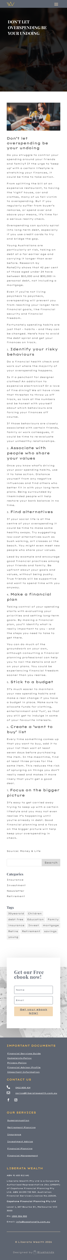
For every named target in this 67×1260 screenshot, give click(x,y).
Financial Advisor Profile (24, 1067)
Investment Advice (20, 1141)
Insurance (15, 879)
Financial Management (22, 1155)
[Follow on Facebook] (8, 1100)
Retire (13, 931)
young (13, 937)
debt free (15, 919)
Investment (16, 885)
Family (53, 919)
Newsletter (15, 890)
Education (35, 919)
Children (35, 913)
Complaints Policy (19, 1058)
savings (50, 931)
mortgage (51, 925)
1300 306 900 (19, 1216)
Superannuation (18, 1120)
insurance (16, 925)
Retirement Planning (21, 1127)
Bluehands (45, 1252)
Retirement (16, 896)
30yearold (16, 913)
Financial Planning (19, 1148)
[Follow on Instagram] (16, 1100)
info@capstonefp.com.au (33, 1222)
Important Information (23, 1072)
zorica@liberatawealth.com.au (36, 1093)
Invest (33, 925)
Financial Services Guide (24, 1053)
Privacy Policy (17, 1063)
